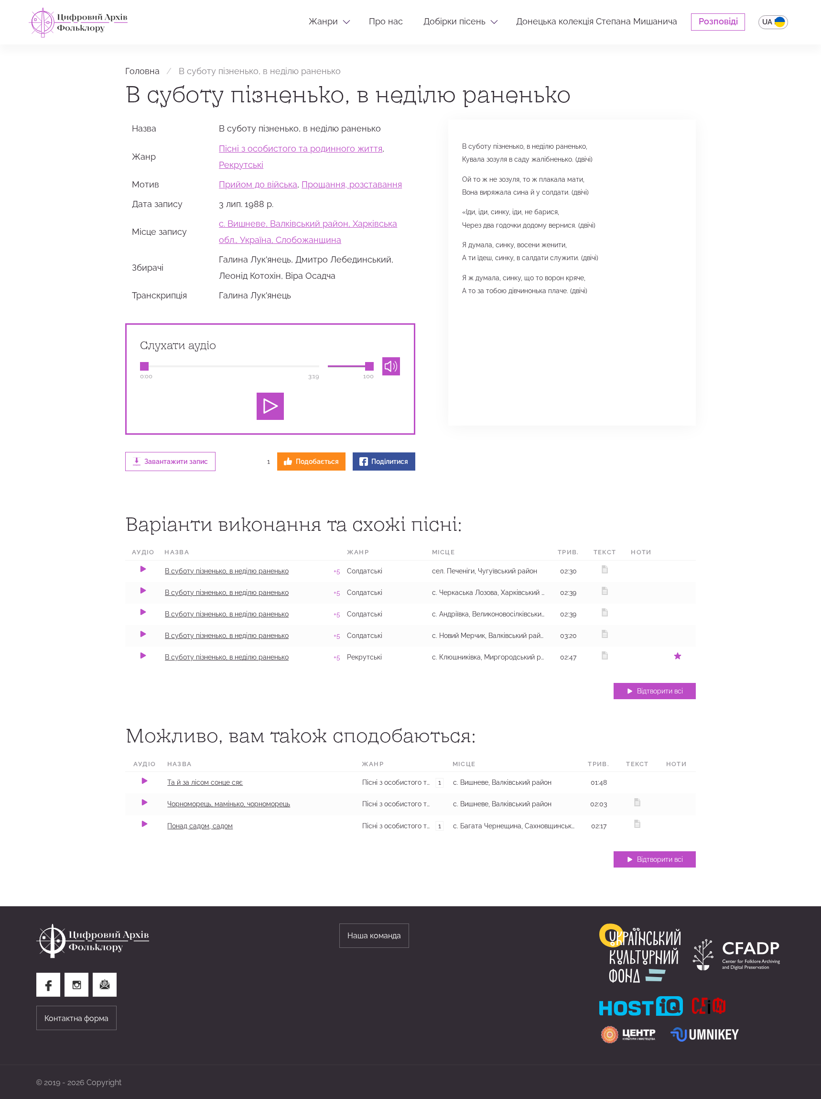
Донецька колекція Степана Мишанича (596, 21)
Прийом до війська (258, 184)
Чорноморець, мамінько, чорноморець (228, 804)
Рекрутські (241, 165)
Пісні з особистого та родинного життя (300, 149)
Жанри (323, 21)
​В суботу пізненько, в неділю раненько (227, 614)
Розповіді (718, 21)
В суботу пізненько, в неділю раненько (227, 571)
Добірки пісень (454, 21)
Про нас (386, 21)
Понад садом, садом (200, 826)
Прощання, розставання (352, 184)
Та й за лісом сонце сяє (205, 782)
